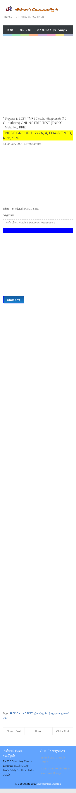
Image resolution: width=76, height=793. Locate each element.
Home (9, 30)
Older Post (62, 731)
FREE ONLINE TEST (21, 713)
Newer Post (14, 731)
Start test (13, 300)
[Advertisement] (38, 74)
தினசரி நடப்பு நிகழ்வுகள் (47, 713)
